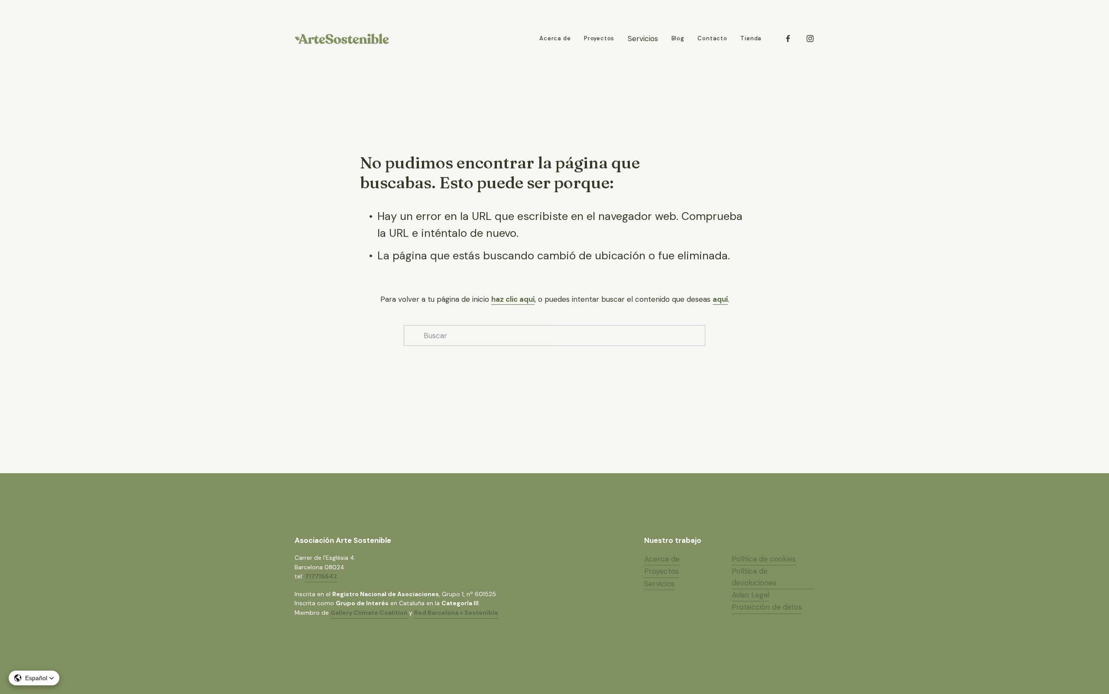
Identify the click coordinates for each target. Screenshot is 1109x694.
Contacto (712, 38)
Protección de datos (767, 607)
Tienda (751, 38)
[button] (34, 678)
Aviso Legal (750, 595)
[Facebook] (788, 38)
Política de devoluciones (754, 576)
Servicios (659, 583)
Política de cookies (764, 559)
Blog (677, 38)
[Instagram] (810, 38)
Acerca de (555, 38)
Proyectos (599, 38)
